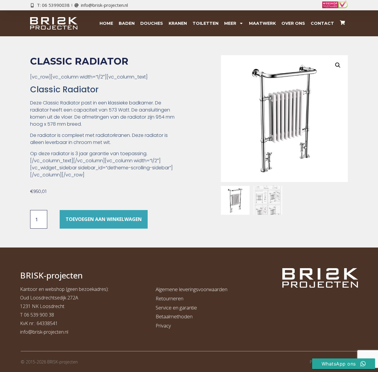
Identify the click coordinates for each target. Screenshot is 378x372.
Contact (322, 23)
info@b (27, 332)
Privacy (163, 325)
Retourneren (169, 298)
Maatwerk (262, 23)
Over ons (293, 23)
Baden (127, 23)
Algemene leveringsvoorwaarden (191, 289)
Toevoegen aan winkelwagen (104, 219)
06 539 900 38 (39, 315)
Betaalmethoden (174, 316)
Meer (230, 23)
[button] (338, 65)
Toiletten (206, 23)
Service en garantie (176, 307)
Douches (151, 23)
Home (106, 23)
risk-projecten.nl (51, 332)
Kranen (178, 23)
